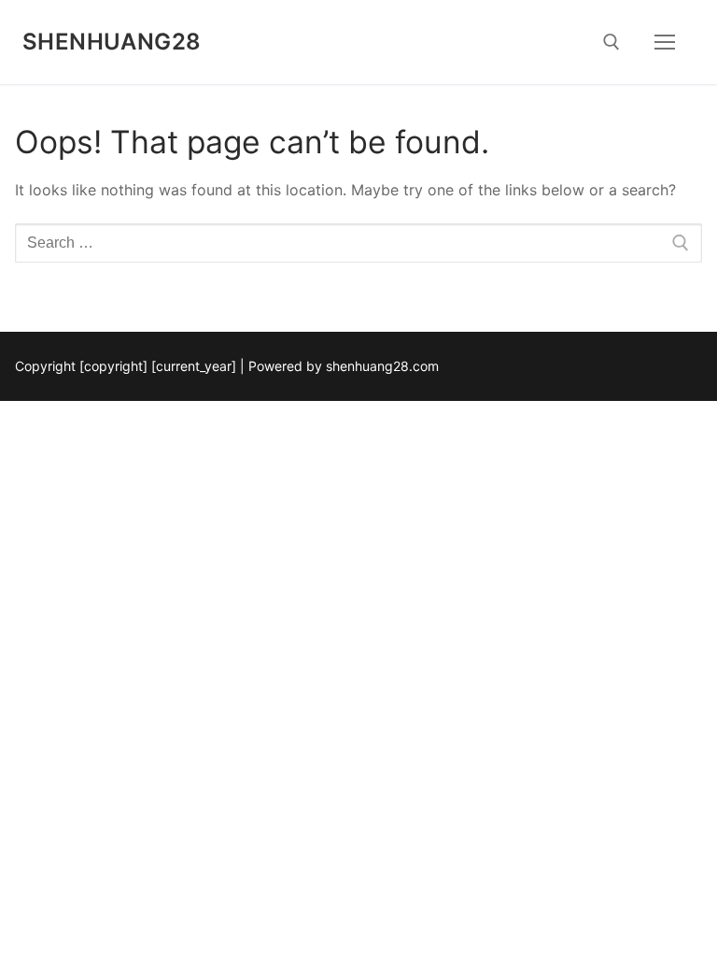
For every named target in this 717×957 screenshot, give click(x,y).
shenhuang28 (111, 41)
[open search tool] (611, 42)
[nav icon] (665, 42)
